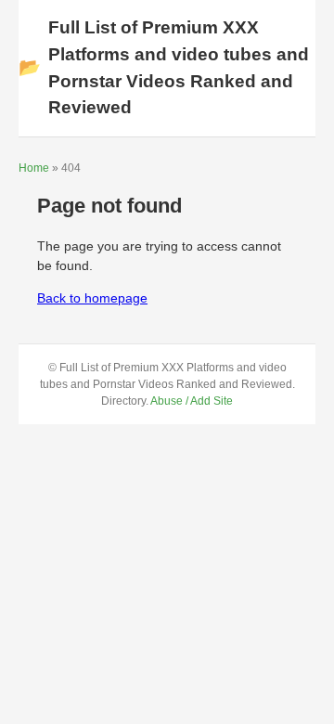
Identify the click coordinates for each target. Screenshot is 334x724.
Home (34, 168)
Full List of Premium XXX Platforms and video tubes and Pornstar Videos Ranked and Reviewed (164, 67)
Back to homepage (92, 298)
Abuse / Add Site (191, 400)
